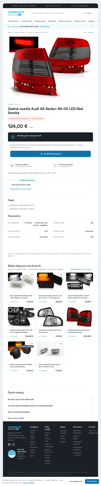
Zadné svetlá (27, 21)
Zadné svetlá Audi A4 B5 (38, 32)
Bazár (32, 456)
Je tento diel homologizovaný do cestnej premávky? (50, 406)
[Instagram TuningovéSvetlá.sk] (13, 444)
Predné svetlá (13, 21)
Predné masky (40, 21)
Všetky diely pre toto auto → (82, 269)
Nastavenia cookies (78, 454)
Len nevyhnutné (75, 481)
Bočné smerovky (65, 21)
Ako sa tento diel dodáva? (50, 412)
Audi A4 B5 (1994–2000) (21, 185)
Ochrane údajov (28, 483)
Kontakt (63, 442)
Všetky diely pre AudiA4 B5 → (21, 189)
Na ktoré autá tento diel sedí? (50, 399)
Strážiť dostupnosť (52, 154)
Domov (10, 32)
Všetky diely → (45, 26)
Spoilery (91, 21)
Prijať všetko (92, 481)
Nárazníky (52, 21)
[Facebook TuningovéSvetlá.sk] (9, 444)
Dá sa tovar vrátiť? (50, 418)
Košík (89, 13)
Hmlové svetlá (79, 21)
